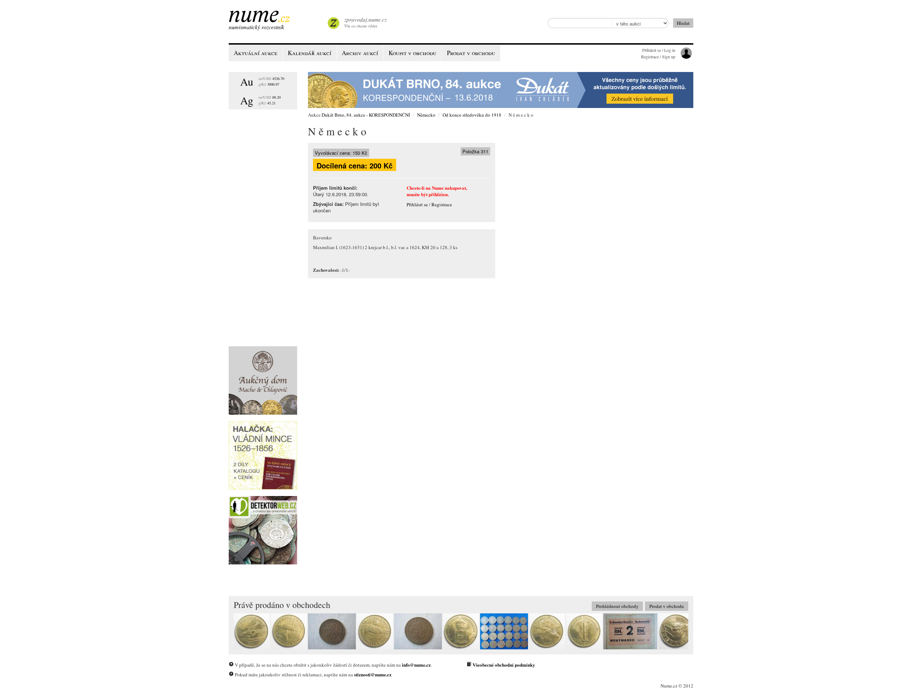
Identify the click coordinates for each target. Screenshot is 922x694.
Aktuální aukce (255, 53)
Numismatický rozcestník (256, 27)
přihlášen (438, 194)
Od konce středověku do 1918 (472, 115)
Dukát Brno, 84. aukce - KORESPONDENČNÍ (366, 115)
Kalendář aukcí (309, 53)
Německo (426, 115)
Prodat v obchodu (666, 606)
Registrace (441, 204)
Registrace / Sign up (658, 56)
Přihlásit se (417, 204)
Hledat (683, 23)
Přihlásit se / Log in (658, 50)
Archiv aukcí (360, 53)
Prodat (471, 53)
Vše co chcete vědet (365, 22)
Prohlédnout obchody (617, 606)
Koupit (413, 53)
